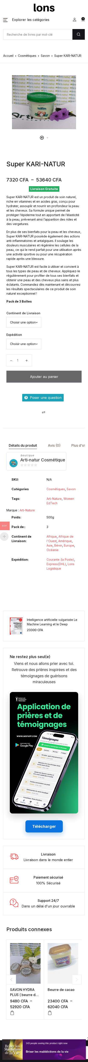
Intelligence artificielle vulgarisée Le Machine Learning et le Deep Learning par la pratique (52, 624)
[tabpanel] (44, 102)
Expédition (14, 334)
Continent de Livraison (23, 313)
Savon (45, 55)
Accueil (8, 55)
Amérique (65, 541)
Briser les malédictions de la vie (47, 1051)
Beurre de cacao (61, 989)
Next (77, 979)
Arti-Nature (54, 498)
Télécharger (44, 826)
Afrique (52, 536)
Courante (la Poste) (60, 559)
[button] (26, 19)
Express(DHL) (56, 564)
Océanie (53, 550)
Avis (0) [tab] (54, 445)
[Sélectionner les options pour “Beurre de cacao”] (50, 1013)
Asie (50, 545)
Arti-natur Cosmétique (42, 459)
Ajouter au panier (44, 376)
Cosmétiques (27, 55)
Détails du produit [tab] (23, 445)
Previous (11, 979)
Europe (69, 545)
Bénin (58, 545)
